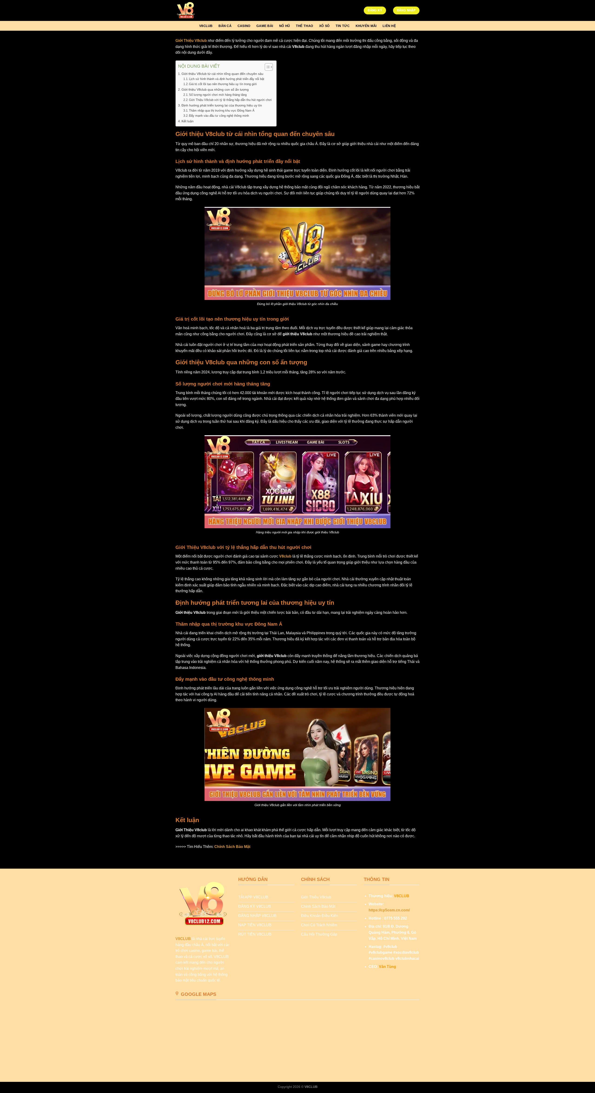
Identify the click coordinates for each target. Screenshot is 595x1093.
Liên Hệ (389, 26)
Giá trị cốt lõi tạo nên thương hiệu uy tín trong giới (223, 84)
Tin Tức (343, 26)
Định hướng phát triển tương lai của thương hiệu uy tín (222, 105)
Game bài (264, 26)
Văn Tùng (387, 967)
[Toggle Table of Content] (266, 67)
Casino (244, 26)
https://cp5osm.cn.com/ (389, 910)
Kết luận (188, 121)
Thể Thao (304, 26)
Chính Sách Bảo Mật (232, 847)
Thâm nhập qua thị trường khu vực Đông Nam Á (222, 110)
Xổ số (324, 26)
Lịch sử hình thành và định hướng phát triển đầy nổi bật (226, 79)
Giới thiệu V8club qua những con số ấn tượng (215, 89)
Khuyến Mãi (366, 26)
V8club (206, 26)
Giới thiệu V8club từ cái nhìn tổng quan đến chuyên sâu (222, 74)
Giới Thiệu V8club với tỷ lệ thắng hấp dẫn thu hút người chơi (230, 100)
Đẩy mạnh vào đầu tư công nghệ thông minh (219, 115)
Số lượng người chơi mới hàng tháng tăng (218, 94)
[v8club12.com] (198, 10)
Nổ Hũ (284, 26)
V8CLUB (183, 939)
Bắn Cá (224, 26)
